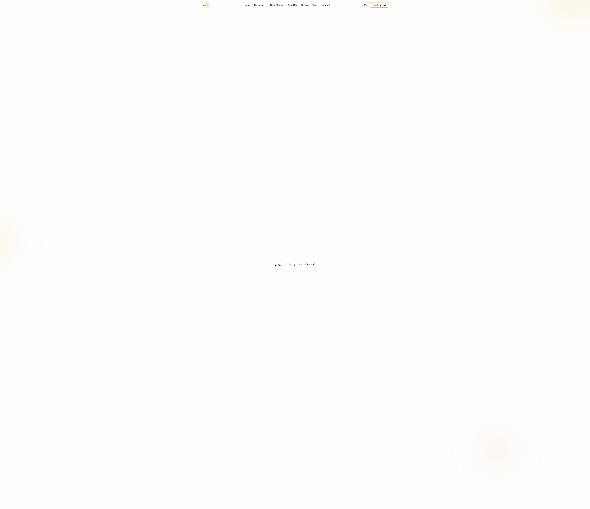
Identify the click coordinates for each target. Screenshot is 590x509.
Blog (315, 5)
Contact (325, 5)
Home (247, 5)
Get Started (379, 5)
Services (258, 5)
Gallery (304, 5)
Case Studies (276, 5)
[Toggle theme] (365, 5)
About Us (292, 5)
